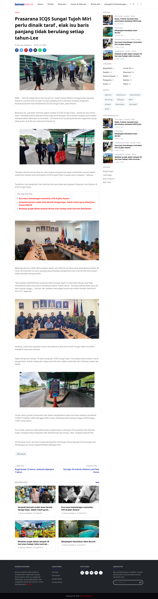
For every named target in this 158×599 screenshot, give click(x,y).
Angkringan (108, 171)
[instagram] (133, 4)
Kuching (132, 39)
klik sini (29, 584)
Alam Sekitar (119, 16)
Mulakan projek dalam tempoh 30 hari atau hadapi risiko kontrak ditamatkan (55, 208)
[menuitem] (40, 4)
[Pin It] (26, 50)
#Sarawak (21, 454)
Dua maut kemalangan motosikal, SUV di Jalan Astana (44, 198)
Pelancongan (119, 28)
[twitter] (91, 573)
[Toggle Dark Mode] (137, 4)
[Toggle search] (141, 4)
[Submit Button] (140, 582)
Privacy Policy (57, 582)
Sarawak (127, 16)
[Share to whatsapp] (40, 50)
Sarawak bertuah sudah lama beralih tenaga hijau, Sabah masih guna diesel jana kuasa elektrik (35, 510)
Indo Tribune (108, 178)
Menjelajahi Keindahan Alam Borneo (78, 541)
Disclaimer (56, 575)
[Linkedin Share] (31, 50)
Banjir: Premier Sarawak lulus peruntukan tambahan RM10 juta (128, 20)
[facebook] (130, 4)
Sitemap (55, 572)
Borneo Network (86, 596)
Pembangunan (119, 51)
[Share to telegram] (44, 50)
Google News (57, 579)
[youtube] (96, 573)
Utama (132, 16)
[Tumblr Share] (35, 50)
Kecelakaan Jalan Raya (122, 39)
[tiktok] (101, 573)
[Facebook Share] (17, 50)
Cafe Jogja (107, 175)
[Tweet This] (21, 50)
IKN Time (107, 182)
